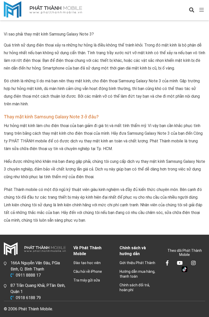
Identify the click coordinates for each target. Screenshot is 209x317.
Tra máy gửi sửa (86, 280)
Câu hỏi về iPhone (87, 271)
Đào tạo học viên (87, 263)
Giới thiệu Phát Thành (137, 263)
